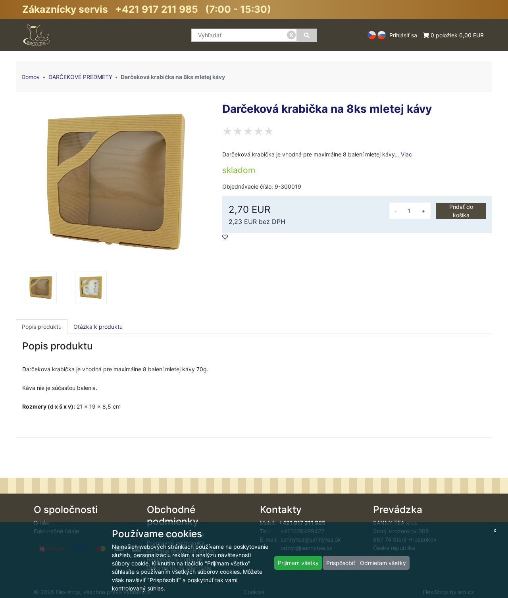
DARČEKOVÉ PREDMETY (80, 76)
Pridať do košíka (461, 210)
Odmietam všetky (383, 562)
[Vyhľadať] (307, 35)
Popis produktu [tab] (42, 326)
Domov (30, 76)
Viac (406, 154)
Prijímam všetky (298, 562)
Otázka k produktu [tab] (98, 326)
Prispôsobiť (340, 562)
